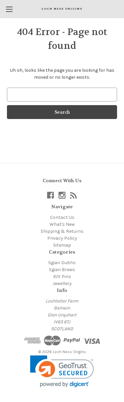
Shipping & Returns (62, 231)
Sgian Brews (62, 269)
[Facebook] (50, 195)
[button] (62, 371)
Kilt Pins (62, 276)
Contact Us (62, 217)
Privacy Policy (62, 238)
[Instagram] (62, 195)
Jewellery (62, 283)
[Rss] (73, 195)
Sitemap (62, 245)
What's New (62, 224)
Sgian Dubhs (62, 262)
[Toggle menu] (9, 9)
